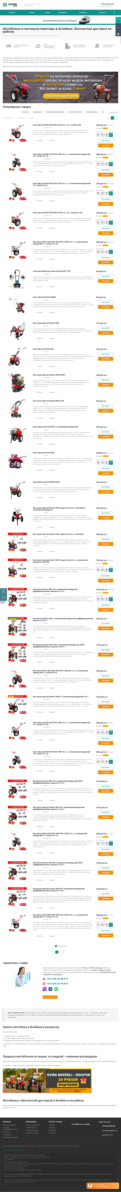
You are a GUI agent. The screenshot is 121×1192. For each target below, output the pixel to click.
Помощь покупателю (33, 1125)
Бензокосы (52, 1133)
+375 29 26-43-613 (107, 4)
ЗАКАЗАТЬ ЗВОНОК (50, 997)
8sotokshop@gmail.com (110, 1130)
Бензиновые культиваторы (55, 112)
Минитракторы (92, 112)
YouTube (83, 1128)
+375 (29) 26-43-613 (57, 983)
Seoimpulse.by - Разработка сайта (14, 1150)
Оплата (90, 1044)
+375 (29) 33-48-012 (57, 978)
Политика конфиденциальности (10, 1128)
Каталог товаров (55, 1122)
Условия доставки (32, 1130)
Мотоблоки (52, 1130)
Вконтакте (74, 1128)
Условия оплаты (31, 1128)
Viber (88, 1128)
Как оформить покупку (10, 1137)
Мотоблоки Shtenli (75, 112)
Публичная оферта (9, 1125)
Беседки (52, 1128)
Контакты (6, 1132)
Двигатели (37, 112)
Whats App (74, 1133)
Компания (7, 1122)
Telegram (78, 1128)
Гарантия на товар (32, 1133)
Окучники (25, 112)
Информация (31, 1122)
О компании (7, 1134)
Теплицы (52, 1125)
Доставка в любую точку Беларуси (21, 45)
